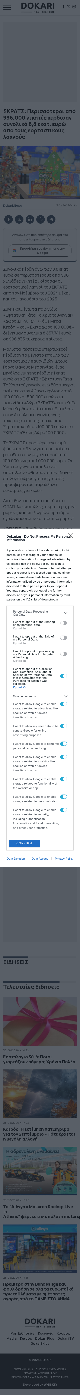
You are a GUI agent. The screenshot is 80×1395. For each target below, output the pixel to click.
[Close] (72, 537)
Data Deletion (16, 858)
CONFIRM (24, 843)
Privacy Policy (64, 858)
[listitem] (40, 613)
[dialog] (40, 698)
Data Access (40, 858)
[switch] (63, 623)
